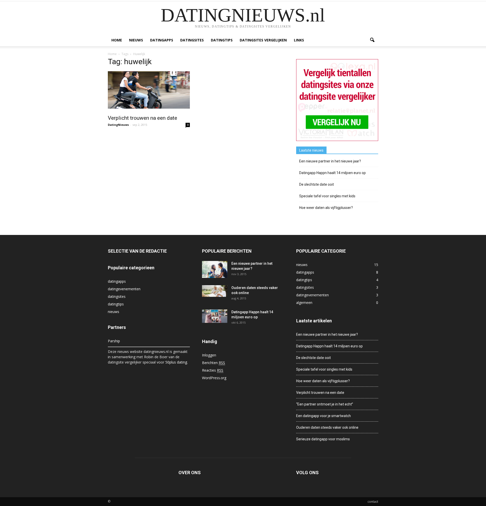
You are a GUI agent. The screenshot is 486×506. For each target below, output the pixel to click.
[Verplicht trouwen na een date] (149, 90)
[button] (372, 40)
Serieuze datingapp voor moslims (323, 439)
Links (299, 40)
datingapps (161, 40)
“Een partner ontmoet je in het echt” (324, 404)
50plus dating (176, 362)
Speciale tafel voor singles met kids (327, 196)
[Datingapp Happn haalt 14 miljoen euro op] (214, 316)
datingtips (222, 40)
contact (373, 501)
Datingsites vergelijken (263, 40)
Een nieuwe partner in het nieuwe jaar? (330, 161)
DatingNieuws (118, 125)
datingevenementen (124, 288)
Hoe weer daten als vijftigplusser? (326, 208)
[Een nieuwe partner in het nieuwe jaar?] (214, 269)
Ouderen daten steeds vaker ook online (327, 427)
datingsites (192, 40)
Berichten (213, 362)
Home (116, 40)
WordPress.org (214, 377)
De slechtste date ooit (316, 184)
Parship (114, 341)
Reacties (212, 370)
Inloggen (209, 355)
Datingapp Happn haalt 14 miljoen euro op (332, 173)
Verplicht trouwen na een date (142, 118)
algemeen (304, 302)
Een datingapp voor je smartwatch (323, 416)
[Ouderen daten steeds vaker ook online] (214, 291)
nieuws (136, 40)
